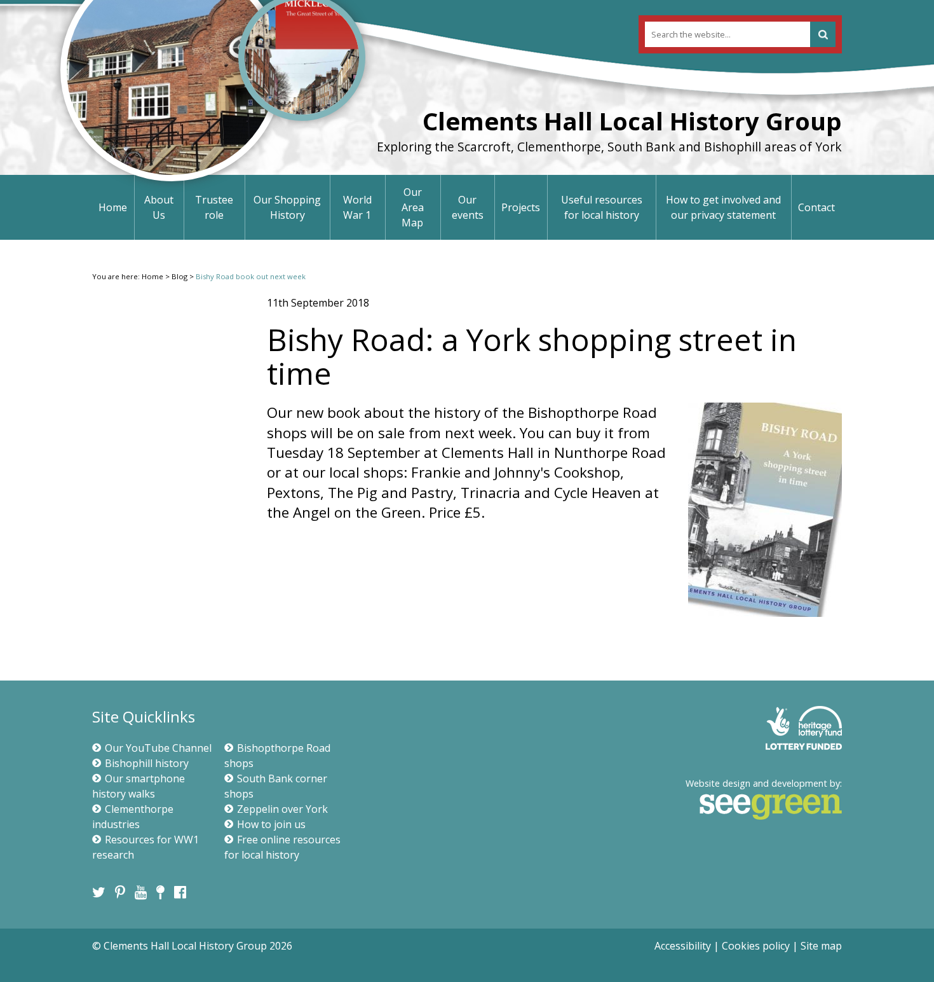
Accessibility (682, 946)
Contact (816, 207)
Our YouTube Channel (158, 748)
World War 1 (357, 207)
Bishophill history (147, 763)
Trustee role (214, 207)
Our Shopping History (287, 207)
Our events (468, 207)
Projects (520, 207)
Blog (179, 276)
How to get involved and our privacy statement (723, 207)
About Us (158, 207)
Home (112, 207)
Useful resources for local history (601, 207)
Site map (821, 946)
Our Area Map (413, 207)
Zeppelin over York (282, 809)
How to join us (271, 824)
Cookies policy (756, 946)
